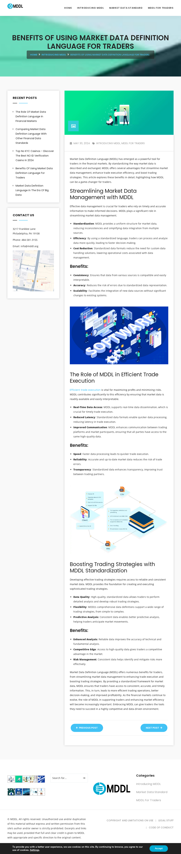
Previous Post (88, 727)
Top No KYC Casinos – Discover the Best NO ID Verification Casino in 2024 (35, 155)
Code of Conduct (161, 827)
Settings (34, 850)
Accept (159, 848)
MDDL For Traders (161, 8)
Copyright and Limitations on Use (130, 820)
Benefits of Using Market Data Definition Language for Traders (34, 173)
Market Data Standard (126, 8)
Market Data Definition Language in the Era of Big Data (32, 190)
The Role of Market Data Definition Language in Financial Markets (31, 116)
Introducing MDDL (90, 8)
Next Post (153, 727)
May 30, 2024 (81, 143)
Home (68, 8)
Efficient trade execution (85, 390)
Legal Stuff (166, 820)
